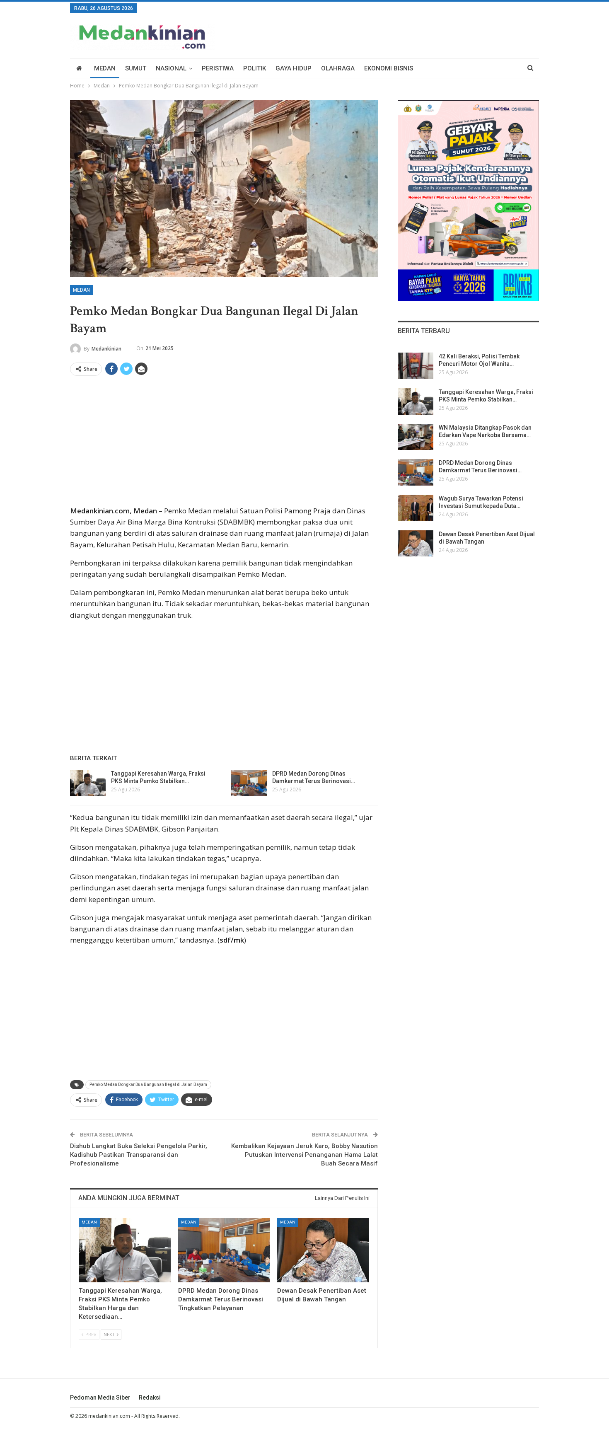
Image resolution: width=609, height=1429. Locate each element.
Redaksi (150, 1397)
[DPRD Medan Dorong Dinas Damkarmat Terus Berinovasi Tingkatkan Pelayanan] (249, 783)
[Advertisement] (224, 444)
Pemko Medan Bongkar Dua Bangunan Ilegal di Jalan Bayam (148, 1084)
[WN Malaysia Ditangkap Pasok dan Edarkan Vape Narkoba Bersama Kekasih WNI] (415, 437)
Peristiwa (218, 68)
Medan (105, 68)
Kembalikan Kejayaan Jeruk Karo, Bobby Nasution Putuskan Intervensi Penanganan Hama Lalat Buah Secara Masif (304, 1154)
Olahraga (338, 68)
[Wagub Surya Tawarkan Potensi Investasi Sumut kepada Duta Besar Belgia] (415, 508)
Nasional (171, 68)
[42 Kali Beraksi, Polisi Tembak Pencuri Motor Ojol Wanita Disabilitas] (415, 366)
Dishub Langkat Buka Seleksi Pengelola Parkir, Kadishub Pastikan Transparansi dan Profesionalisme (138, 1154)
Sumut (135, 68)
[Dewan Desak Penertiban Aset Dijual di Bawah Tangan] (323, 1250)
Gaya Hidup (294, 68)
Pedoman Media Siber (100, 1397)
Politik (254, 68)
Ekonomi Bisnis (388, 68)
